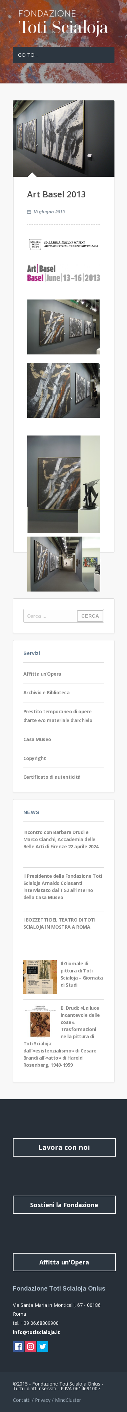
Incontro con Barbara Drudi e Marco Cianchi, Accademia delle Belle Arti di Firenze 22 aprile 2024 (61, 839)
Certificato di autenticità (52, 777)
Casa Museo (37, 739)
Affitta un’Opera (42, 674)
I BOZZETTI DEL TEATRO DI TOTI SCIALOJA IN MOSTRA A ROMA (59, 923)
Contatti (21, 1400)
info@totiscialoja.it (36, 1332)
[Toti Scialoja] (63, 36)
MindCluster (68, 1400)
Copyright (34, 758)
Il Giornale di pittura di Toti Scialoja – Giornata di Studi (82, 974)
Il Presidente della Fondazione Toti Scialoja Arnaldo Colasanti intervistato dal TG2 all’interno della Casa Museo (62, 887)
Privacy (42, 1400)
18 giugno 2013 (49, 211)
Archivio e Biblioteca (46, 692)
